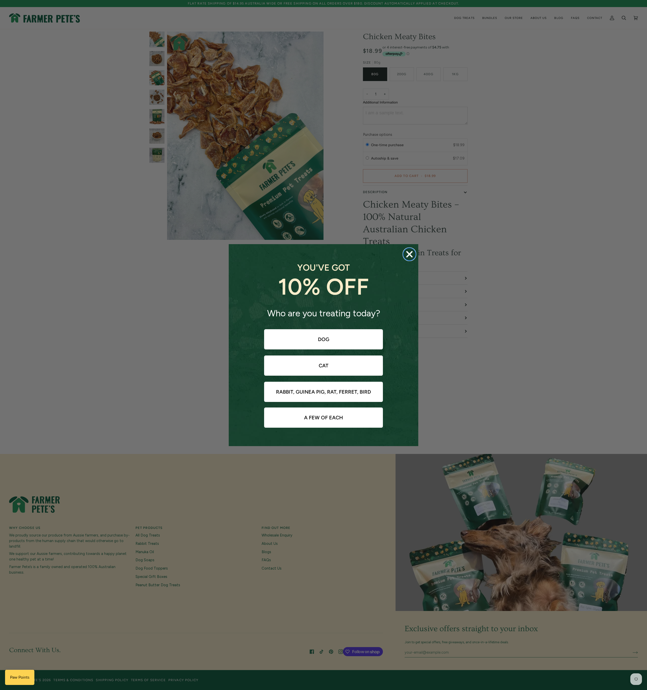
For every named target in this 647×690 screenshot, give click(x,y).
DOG (323, 339)
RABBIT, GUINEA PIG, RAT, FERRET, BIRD (323, 392)
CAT (323, 366)
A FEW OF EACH (323, 418)
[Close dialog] (409, 254)
